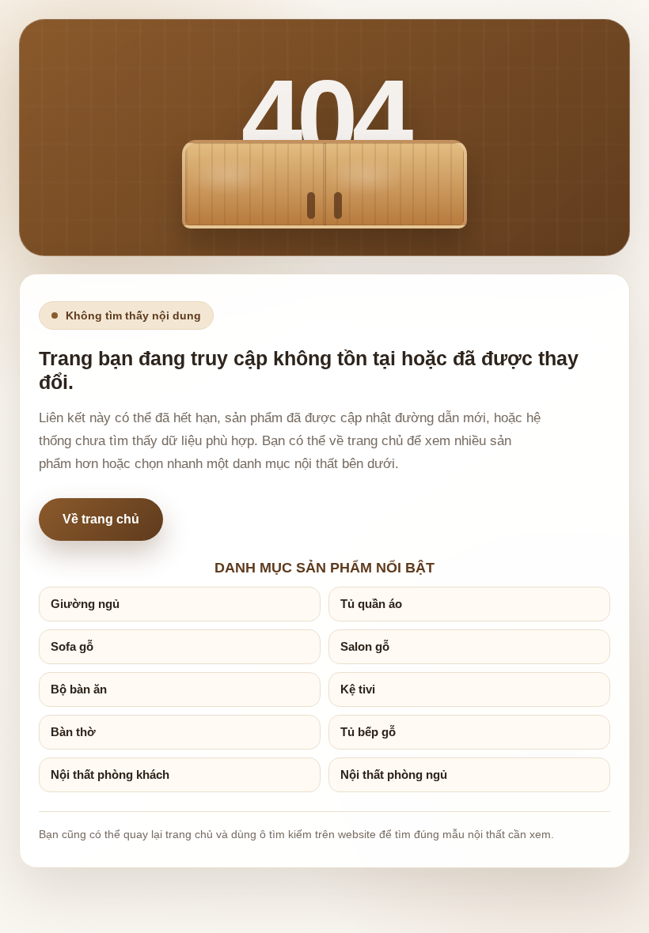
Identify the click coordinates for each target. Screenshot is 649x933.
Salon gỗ (364, 646)
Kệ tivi (357, 689)
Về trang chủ (101, 519)
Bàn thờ (73, 732)
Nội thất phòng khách (110, 775)
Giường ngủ (85, 604)
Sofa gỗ (72, 646)
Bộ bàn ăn (79, 689)
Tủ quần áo (371, 604)
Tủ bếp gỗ (368, 732)
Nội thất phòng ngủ (393, 775)
